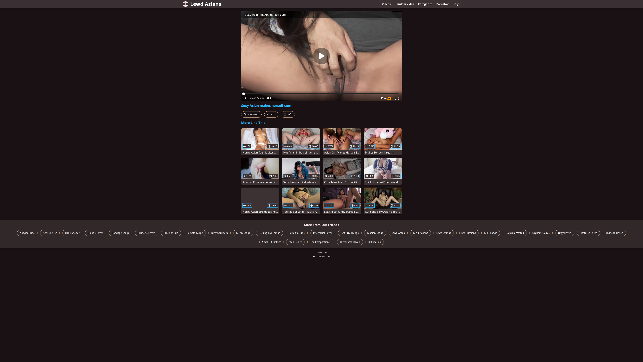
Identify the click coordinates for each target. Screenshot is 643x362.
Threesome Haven (350, 242)
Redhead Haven (614, 232)
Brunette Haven (146, 232)
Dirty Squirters (219, 232)
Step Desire (295, 242)
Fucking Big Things (269, 232)
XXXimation (374, 242)
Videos (386, 4)
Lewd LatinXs (443, 232)
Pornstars (442, 4)
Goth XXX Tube (297, 232)
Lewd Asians (205, 4)
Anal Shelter (50, 232)
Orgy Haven (564, 232)
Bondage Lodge (120, 232)
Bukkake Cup (171, 232)
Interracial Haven (323, 232)
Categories (425, 4)
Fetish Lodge (243, 232)
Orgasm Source (541, 232)
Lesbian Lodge (375, 232)
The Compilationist (320, 242)
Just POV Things (350, 232)
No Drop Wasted (515, 232)
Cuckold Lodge (195, 232)
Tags (456, 4)
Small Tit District (271, 242)
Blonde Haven (95, 232)
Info (289, 114)
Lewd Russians (467, 232)
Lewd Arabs (398, 232)
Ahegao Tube (27, 232)
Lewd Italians (420, 232)
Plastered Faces (588, 232)
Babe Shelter (72, 232)
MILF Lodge (490, 232)
